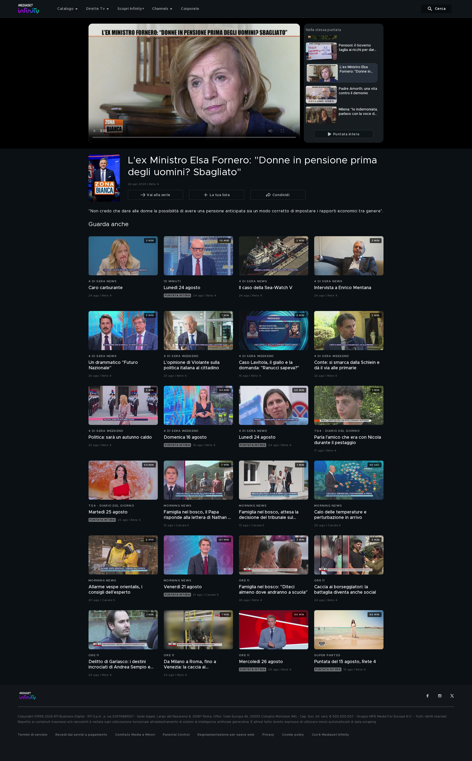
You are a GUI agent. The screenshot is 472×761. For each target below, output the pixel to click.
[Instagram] (440, 696)
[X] (452, 696)
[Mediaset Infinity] (29, 9)
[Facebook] (427, 696)
